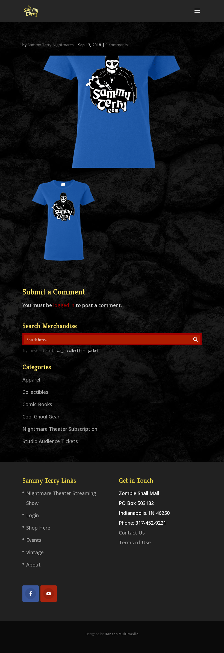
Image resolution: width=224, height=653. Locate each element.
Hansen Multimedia (121, 634)
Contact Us (132, 532)
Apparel (31, 379)
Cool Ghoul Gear (41, 416)
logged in (63, 305)
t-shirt (48, 350)
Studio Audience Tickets (50, 441)
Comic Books (37, 404)
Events (34, 540)
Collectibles (35, 392)
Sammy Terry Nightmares (51, 44)
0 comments (116, 44)
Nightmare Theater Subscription (59, 429)
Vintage (35, 552)
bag (60, 350)
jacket (93, 350)
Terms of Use (135, 542)
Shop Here (38, 527)
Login (32, 515)
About (33, 564)
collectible (76, 350)
